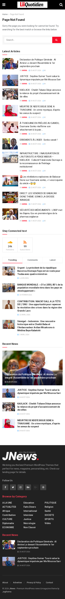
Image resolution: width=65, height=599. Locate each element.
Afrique (6, 511)
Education (29, 502)
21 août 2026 (35, 204)
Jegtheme (6, 592)
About (5, 582)
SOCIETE (49, 515)
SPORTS (49, 519)
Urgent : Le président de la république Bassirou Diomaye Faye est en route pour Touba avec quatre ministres (38, 271)
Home (5, 14)
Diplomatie (8, 523)
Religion (49, 507)
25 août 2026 (35, 70)
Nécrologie (29, 523)
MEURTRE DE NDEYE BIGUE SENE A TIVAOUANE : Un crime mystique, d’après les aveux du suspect (40, 110)
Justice (27, 519)
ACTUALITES (9, 507)
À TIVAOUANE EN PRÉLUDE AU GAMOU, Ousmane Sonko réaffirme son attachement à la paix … (39, 126)
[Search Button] (56, 40)
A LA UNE (7, 502)
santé (48, 511)
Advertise (17, 582)
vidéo (48, 523)
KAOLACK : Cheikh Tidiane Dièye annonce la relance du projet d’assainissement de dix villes (40, 93)
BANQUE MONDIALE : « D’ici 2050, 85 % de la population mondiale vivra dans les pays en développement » (40, 287)
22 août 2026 (35, 187)
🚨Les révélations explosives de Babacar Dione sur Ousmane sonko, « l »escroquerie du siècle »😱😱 (41, 180)
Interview (28, 515)
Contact (49, 582)
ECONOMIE (8, 527)
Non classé (29, 527)
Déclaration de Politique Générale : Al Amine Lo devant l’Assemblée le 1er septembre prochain (38, 63)
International (30, 511)
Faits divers (30, 507)
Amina (24, 70)
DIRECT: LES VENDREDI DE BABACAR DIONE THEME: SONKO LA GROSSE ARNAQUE (38, 196)
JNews (12, 588)
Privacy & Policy (34, 582)
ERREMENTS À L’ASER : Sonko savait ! (39, 139)
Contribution (9, 515)
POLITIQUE (50, 502)
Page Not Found (17, 14)
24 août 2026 (35, 84)
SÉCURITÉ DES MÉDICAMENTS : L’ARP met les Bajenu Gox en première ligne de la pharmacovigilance (41, 213)
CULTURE (7, 519)
